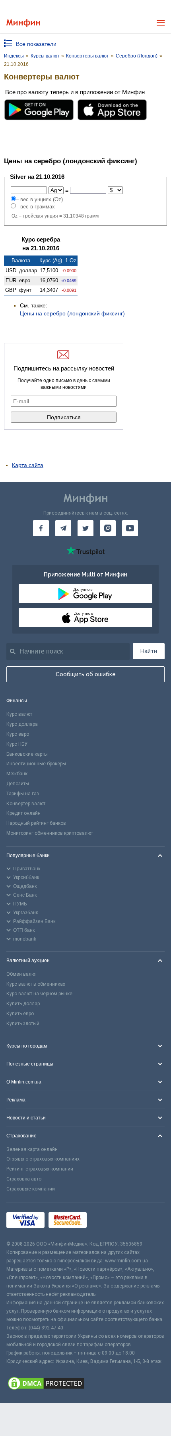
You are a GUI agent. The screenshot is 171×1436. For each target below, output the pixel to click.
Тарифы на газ (22, 793)
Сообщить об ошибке (86, 674)
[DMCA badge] (85, 1384)
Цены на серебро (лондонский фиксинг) (72, 313)
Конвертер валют (25, 803)
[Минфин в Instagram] (108, 528)
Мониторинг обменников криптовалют (49, 833)
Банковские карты (27, 754)
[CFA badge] (108, 1221)
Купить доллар (23, 1003)
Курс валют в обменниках (35, 984)
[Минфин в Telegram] (63, 528)
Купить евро (20, 1013)
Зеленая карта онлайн (32, 1149)
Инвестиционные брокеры (36, 764)
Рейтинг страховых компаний (39, 1169)
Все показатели (36, 44)
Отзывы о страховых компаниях (43, 1159)
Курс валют (19, 714)
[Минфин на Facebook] (41, 528)
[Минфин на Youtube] (130, 528)
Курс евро (17, 734)
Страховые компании (30, 1189)
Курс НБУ (16, 744)
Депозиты (17, 783)
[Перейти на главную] (23, 23)
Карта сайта (27, 465)
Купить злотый (22, 1023)
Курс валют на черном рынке (39, 993)
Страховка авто (23, 1179)
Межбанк (16, 773)
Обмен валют (21, 974)
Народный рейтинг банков (36, 823)
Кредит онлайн (23, 813)
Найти (148, 651)
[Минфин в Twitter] (85, 528)
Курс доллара (22, 724)
